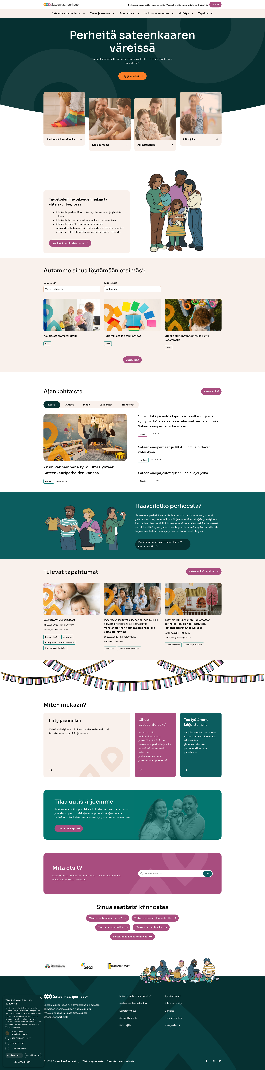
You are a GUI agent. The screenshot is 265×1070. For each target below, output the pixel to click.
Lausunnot (106, 404)
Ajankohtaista (173, 996)
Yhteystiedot (172, 1025)
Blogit (86, 404)
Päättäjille (203, 5)
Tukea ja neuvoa (100, 13)
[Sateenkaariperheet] (61, 4)
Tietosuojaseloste (93, 1061)
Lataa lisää (132, 359)
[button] (23, 1062)
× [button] (41, 998)
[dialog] (23, 1031)
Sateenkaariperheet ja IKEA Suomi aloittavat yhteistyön (174, 449)
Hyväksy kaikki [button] (14, 1055)
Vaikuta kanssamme (157, 13)
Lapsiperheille (158, 5)
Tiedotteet (128, 404)
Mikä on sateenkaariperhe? (135, 996)
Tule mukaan (127, 13)
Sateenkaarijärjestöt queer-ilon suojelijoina (173, 473)
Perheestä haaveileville (139, 5)
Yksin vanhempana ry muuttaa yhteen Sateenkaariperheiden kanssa (78, 470)
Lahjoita (169, 1010)
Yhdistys (184, 13)
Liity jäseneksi (173, 1018)
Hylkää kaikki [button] (32, 1055)
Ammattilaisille (189, 5)
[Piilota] (84, 13)
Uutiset (69, 404)
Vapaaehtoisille (173, 5)
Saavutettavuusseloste (120, 1061)
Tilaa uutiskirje (173, 1003)
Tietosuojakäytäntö (13, 1027)
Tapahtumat (205, 13)
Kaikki (51, 404)
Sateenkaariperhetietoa (66, 13)
